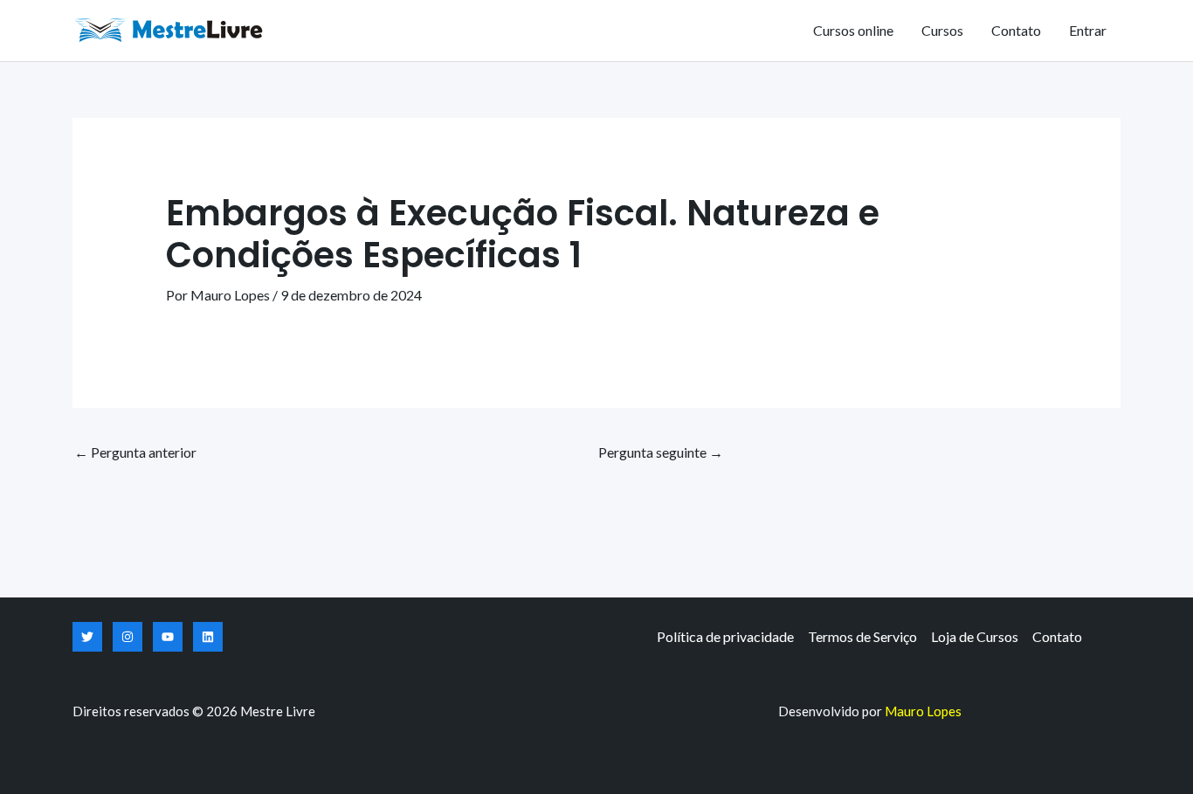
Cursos (942, 30)
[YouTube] (168, 637)
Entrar (1088, 30)
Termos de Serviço (862, 636)
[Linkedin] (208, 637)
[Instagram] (127, 637)
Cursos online (853, 30)
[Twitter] (87, 637)
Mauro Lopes (923, 711)
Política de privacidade (725, 636)
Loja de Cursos (974, 636)
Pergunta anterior (135, 452)
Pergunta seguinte (660, 452)
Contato (1016, 30)
